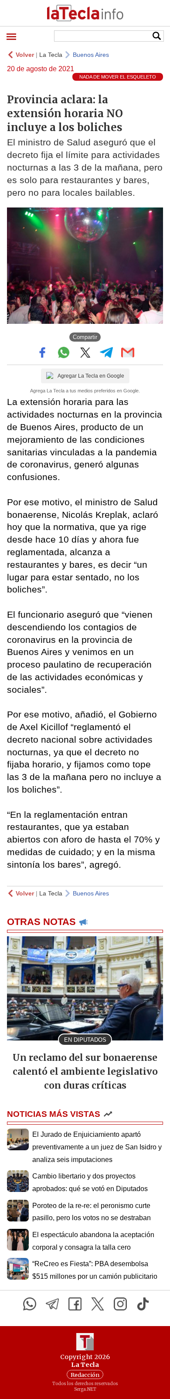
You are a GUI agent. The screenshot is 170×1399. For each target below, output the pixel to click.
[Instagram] (120, 1303)
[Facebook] (75, 1303)
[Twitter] (98, 1303)
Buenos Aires (91, 54)
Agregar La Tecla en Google (91, 376)
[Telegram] (52, 1303)
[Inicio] (85, 13)
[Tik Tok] (143, 1303)
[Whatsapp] (30, 1303)
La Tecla (50, 54)
